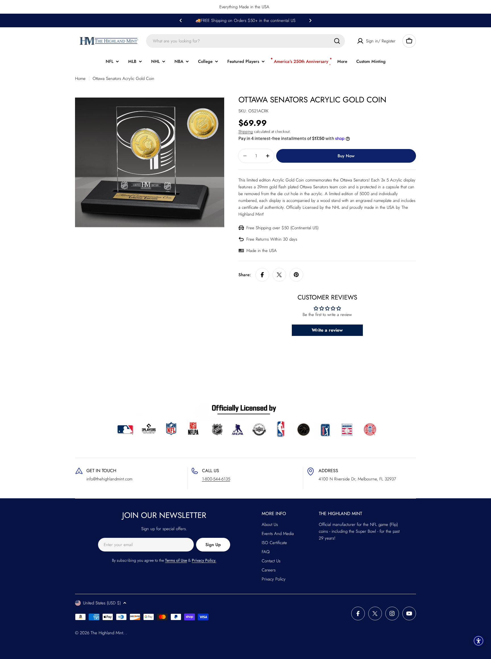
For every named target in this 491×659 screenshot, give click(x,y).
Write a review (327, 330)
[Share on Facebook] (262, 275)
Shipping (245, 131)
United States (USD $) (102, 603)
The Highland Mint (107, 633)
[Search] (337, 41)
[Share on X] (279, 275)
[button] (180, 20)
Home (80, 78)
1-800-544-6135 (216, 479)
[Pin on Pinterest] (296, 275)
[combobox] (245, 41)
